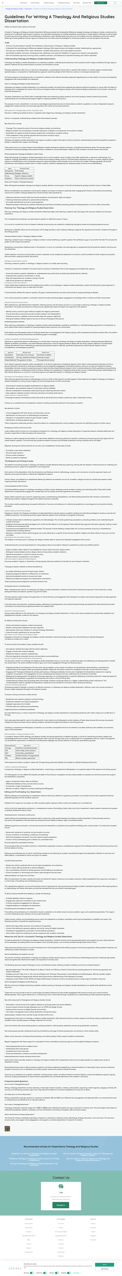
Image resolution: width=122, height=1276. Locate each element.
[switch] (45, 1273)
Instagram (93, 1236)
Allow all (105, 1264)
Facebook (93, 1227)
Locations (61, 1244)
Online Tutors (29, 1223)
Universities (60, 1252)
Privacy (61, 1227)
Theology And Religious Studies (14, 9)
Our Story (61, 1223)
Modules (60, 1240)
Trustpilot (93, 1240)
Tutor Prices (76, 3)
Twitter (93, 1232)
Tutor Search (23, 3)
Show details (76, 1273)
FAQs (28, 1240)
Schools (61, 1248)
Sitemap (61, 1256)
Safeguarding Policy (61, 1236)
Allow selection (104, 1269)
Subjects (28, 1248)
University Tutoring (49, 3)
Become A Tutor (87, 3)
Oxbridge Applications (28, 1236)
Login (114, 3)
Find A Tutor (101, 3)
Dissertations (28, 9)
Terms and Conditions (61, 1232)
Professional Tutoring (63, 3)
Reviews (28, 1232)
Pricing (29, 1244)
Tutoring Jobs (29, 1252)
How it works (29, 1227)
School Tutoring (35, 3)
